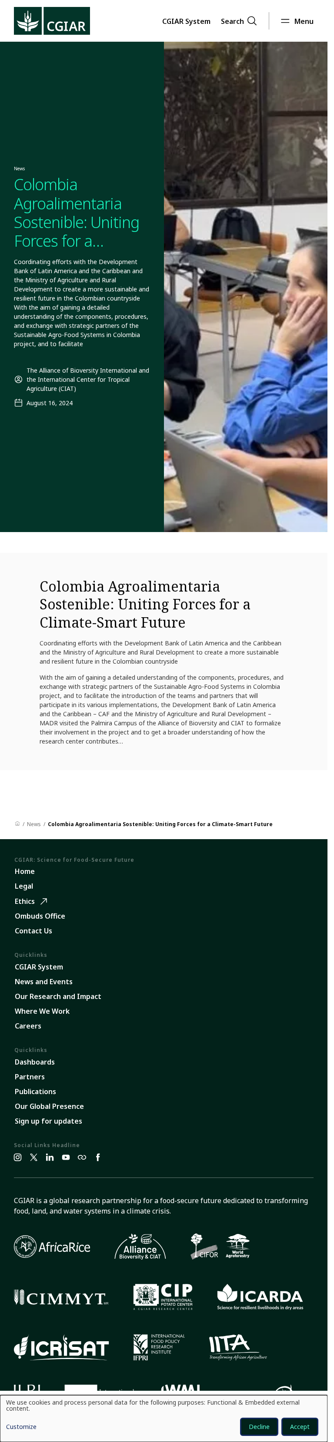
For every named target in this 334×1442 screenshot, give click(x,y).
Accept (300, 1426)
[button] (186, 21)
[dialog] (163, 1418)
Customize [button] (21, 1427)
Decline (259, 1426)
